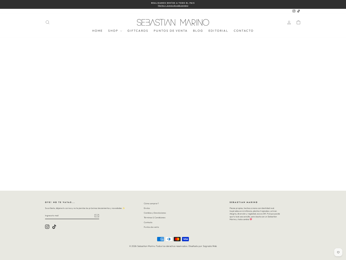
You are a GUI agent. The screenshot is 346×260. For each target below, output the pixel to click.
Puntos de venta (151, 227)
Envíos (147, 208)
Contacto (244, 30)
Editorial (218, 30)
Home (97, 30)
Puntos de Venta (171, 30)
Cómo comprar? (151, 203)
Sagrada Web (210, 246)
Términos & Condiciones (154, 217)
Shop (113, 30)
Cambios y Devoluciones (155, 213)
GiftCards (137, 30)
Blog (198, 30)
